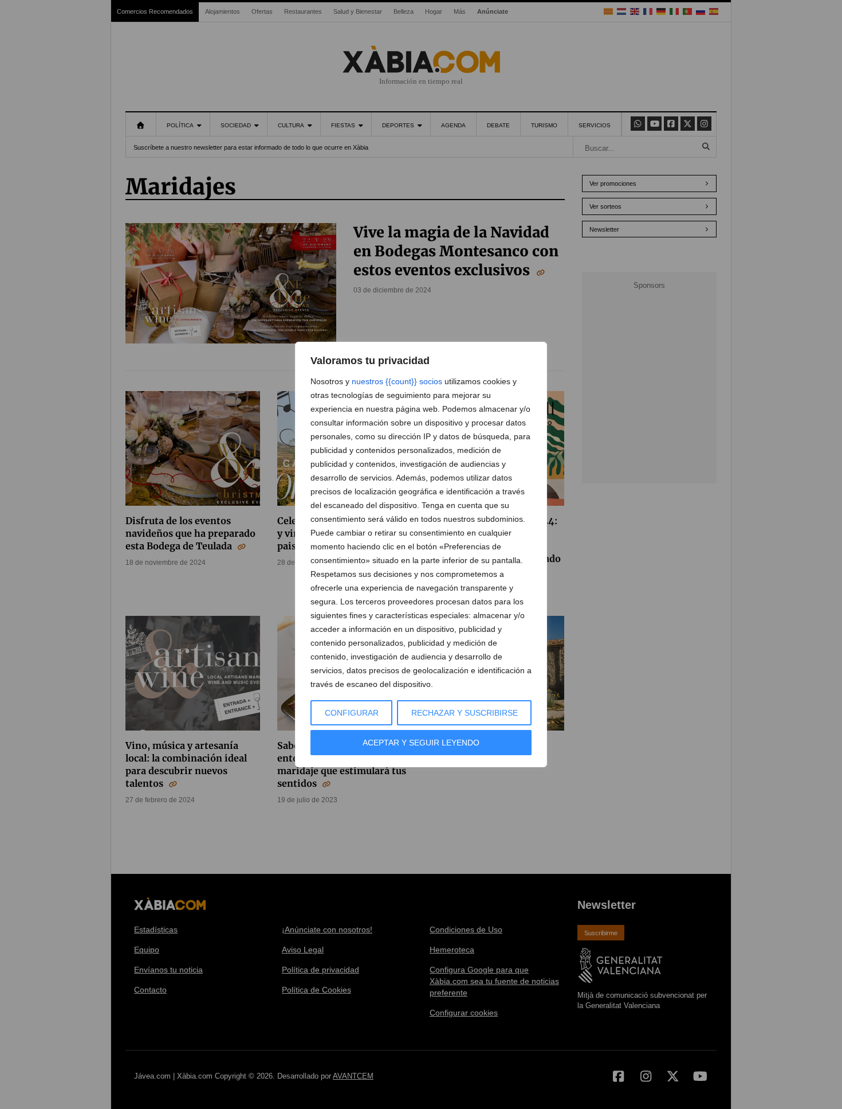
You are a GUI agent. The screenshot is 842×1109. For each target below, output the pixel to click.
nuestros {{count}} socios (397, 381)
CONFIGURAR (352, 712)
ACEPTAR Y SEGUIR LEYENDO (421, 742)
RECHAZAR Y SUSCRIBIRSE (464, 712)
